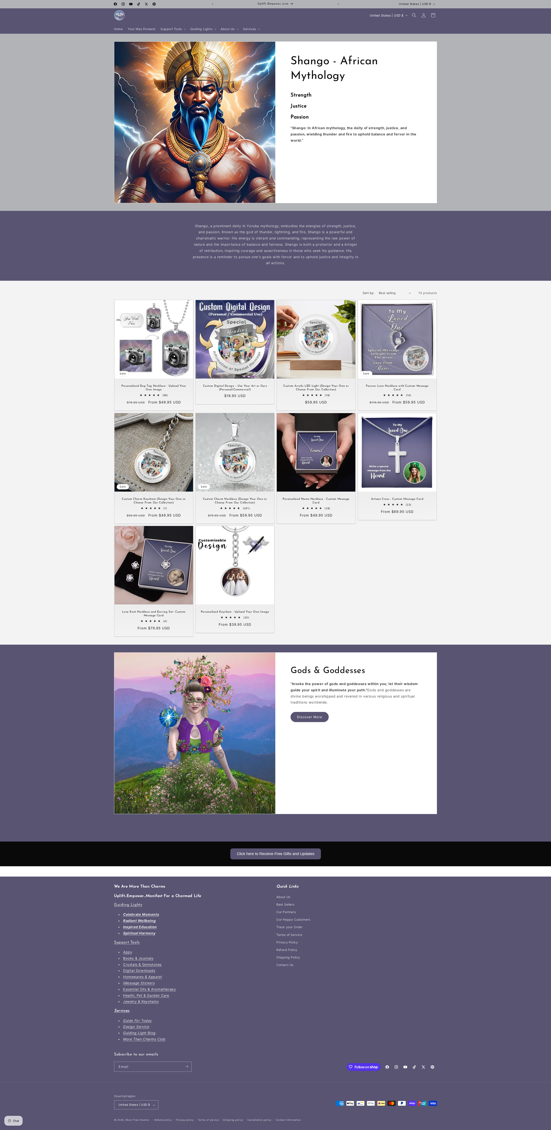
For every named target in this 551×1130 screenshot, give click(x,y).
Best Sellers (285, 904)
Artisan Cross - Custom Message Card (397, 499)
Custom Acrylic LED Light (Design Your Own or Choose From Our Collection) (316, 388)
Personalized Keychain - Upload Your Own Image (235, 611)
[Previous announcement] (212, 4)
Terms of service (208, 1119)
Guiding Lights (128, 905)
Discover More (309, 717)
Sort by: (369, 293)
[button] (173, 29)
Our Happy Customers (293, 919)
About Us (283, 897)
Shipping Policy (288, 957)
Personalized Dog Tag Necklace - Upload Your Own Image (153, 388)
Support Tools (127, 942)
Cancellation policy (259, 1119)
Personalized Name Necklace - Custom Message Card (316, 501)
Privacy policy (185, 1119)
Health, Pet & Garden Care (146, 995)
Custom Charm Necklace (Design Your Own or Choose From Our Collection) (235, 501)
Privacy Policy (287, 942)
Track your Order (289, 927)
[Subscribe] (186, 1066)
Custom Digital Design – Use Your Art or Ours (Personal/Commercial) (235, 388)
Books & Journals (138, 958)
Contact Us (284, 965)
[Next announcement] (338, 4)
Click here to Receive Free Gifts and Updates (275, 854)
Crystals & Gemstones (142, 964)
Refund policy (163, 1119)
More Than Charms (137, 1120)
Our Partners (286, 912)
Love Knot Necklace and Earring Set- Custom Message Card (153, 613)
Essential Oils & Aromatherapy (149, 989)
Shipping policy (233, 1119)
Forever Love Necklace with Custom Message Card (397, 388)
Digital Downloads (139, 970)
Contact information (288, 1119)
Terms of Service (289, 935)
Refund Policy (286, 950)
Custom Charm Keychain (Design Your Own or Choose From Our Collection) (154, 501)
